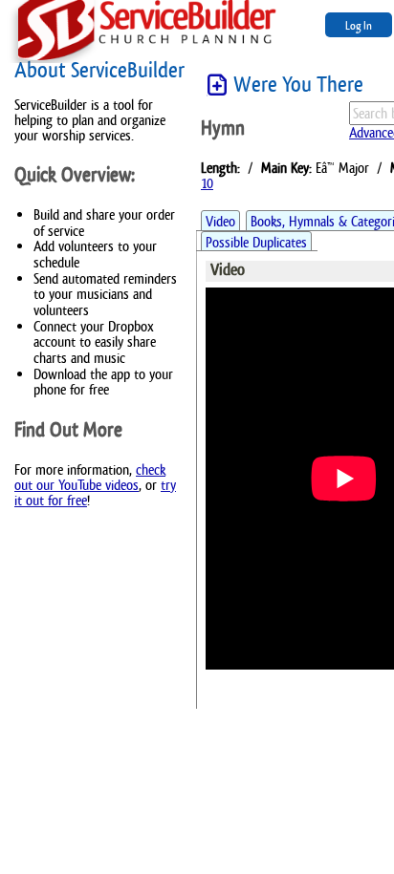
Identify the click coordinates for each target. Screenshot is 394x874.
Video (220, 221)
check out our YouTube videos (89, 477)
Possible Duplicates (256, 242)
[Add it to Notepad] (217, 85)
